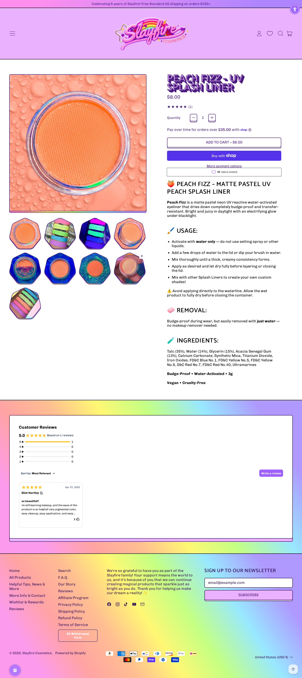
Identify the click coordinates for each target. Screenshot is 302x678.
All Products (20, 577)
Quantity (173, 118)
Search (64, 570)
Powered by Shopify (70, 653)
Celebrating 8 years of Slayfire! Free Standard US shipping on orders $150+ (151, 4)
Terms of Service (73, 624)
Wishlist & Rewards (26, 602)
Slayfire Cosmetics (37, 653)
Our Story (66, 584)
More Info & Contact (27, 595)
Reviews (16, 609)
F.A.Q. (63, 577)
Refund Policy (70, 618)
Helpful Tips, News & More (27, 586)
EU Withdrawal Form (78, 635)
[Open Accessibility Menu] (295, 9)
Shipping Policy (71, 611)
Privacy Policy (70, 604)
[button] (280, 33)
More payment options (224, 166)
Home (14, 570)
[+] (212, 117)
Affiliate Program (73, 598)
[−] (193, 117)
